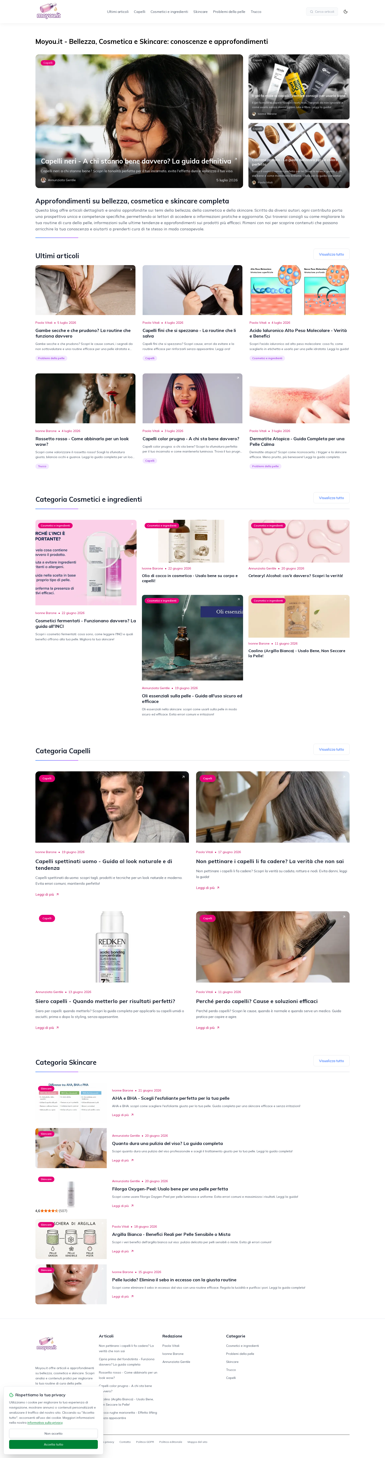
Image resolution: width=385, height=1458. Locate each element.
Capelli (139, 11)
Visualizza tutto (331, 254)
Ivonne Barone (46, 431)
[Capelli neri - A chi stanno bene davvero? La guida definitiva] (139, 121)
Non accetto (54, 1433)
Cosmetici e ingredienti (169, 11)
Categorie (235, 1336)
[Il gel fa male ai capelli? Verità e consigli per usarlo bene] (299, 86)
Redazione (172, 1336)
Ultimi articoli (118, 11)
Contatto (125, 1442)
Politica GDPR (145, 1442)
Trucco (256, 11)
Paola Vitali (43, 323)
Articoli (106, 1336)
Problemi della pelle (229, 11)
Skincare (200, 11)
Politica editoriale (170, 1442)
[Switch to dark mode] (346, 12)
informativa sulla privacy (44, 1423)
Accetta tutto (53, 1444)
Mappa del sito (197, 1442)
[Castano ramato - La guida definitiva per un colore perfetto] (299, 155)
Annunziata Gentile (262, 568)
